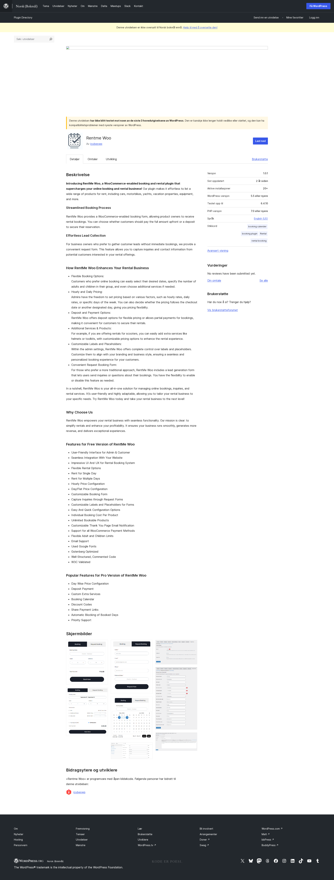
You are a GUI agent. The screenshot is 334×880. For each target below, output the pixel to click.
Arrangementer (208, 834)
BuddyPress (270, 845)
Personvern (20, 845)
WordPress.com (272, 828)
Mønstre (80, 845)
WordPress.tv (147, 845)
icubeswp (96, 144)
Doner (205, 839)
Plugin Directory (23, 17)
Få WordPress (318, 6)
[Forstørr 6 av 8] (192, 644)
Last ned (260, 140)
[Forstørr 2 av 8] (103, 692)
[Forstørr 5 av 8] (148, 747)
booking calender (257, 226)
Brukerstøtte (260, 159)
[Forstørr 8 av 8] (192, 737)
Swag (204, 845)
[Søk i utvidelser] (50, 39)
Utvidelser (82, 839)
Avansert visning (217, 250)
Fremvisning (83, 828)
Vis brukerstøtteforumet (222, 310)
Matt (266, 834)
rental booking (259, 240)
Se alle (264, 280)
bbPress (268, 839)
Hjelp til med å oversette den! (200, 27)
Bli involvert (206, 828)
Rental (263, 233)
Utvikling (111, 159)
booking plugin (249, 233)
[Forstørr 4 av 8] (148, 701)
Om (16, 828)
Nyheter (18, 834)
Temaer (80, 834)
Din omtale (214, 280)
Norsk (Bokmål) (55, 861)
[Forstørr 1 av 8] (103, 644)
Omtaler (93, 159)
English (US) (261, 218)
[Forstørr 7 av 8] (192, 672)
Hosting (18, 839)
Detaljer (74, 159)
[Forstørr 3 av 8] (148, 644)
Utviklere (143, 839)
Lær (140, 828)
